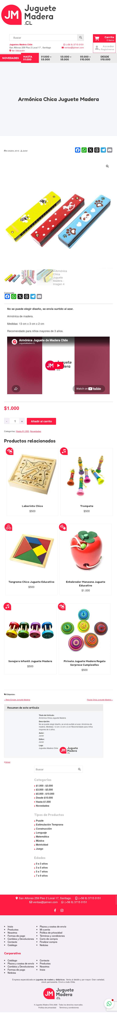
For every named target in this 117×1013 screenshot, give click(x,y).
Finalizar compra (48, 941)
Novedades (35, 431)
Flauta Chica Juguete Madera (99, 700)
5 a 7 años (42, 871)
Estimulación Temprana (49, 824)
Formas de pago (16, 935)
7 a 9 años (42, 875)
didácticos (60, 979)
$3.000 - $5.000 (44, 789)
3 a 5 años (42, 867)
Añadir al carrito (41, 421)
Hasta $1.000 (22, 431)
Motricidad (42, 844)
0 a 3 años (42, 863)
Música (40, 840)
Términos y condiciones (52, 935)
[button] (107, 166)
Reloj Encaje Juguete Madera (18, 700)
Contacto (12, 941)
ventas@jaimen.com (45, 902)
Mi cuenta (45, 929)
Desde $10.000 (44, 797)
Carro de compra (49, 938)
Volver (7, 762)
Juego (39, 848)
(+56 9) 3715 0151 (89, 898)
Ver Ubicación (18, 50)
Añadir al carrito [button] (38, 469)
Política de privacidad (51, 932)
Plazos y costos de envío (53, 926)
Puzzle (40, 820)
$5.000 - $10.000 (45, 793)
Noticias (44, 945)
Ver (26, 456)
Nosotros (12, 932)
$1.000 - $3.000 (44, 785)
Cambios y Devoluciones (21, 938)
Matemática (42, 836)
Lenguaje (41, 832)
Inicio (10, 926)
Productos (13, 929)
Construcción (44, 828)
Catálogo (12, 945)
